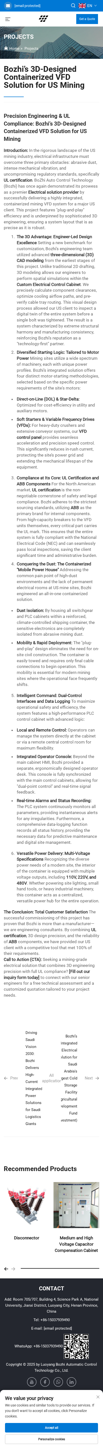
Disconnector (26, 1237)
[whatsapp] (58, 1382)
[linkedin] (71, 1382)
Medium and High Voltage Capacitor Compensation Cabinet (76, 1244)
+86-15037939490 (55, 1320)
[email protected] (27, 6)
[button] (6, 1268)
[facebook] (45, 1382)
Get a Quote (87, 19)
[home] (43, 18)
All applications (51, 1078)
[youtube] (31, 1382)
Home (14, 48)
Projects (31, 48)
